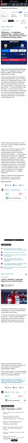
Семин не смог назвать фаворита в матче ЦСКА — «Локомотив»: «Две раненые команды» (13, 428)
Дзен (16, 185)
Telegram (9, 185)
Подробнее (16, 438)
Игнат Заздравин (9, 285)
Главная (3, 26)
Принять (14, 440)
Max (22, 185)
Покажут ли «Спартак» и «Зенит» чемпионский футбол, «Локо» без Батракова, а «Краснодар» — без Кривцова (13, 417)
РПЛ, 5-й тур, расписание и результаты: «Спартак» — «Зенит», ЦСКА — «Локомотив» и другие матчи (12, 423)
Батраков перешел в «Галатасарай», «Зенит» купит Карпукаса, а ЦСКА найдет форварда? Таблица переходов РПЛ (13, 381)
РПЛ (12, 26)
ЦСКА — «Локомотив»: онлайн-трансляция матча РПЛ (13, 413)
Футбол (8, 26)
